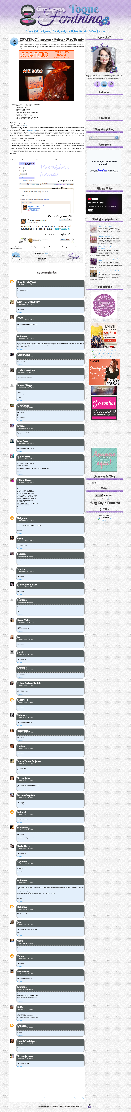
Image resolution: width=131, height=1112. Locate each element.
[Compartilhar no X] (42, 260)
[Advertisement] (104, 433)
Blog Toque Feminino (105, 503)
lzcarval (21, 425)
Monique (22, 599)
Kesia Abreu (23, 846)
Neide (20, 1007)
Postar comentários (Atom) (49, 1100)
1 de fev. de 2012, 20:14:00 (25, 670)
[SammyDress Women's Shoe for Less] (104, 320)
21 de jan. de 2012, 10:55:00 (26, 284)
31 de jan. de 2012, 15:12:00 (26, 541)
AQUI (25, 125)
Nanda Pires (23, 456)
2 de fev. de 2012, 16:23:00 (25, 717)
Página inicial (47, 1098)
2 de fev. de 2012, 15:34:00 (25, 702)
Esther (20, 956)
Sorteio (100, 31)
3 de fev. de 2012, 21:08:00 (25, 864)
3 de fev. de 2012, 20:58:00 (25, 848)
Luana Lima (23, 354)
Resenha (48, 31)
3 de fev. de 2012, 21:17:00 (25, 909)
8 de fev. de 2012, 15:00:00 (25, 974)
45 (15, 255)
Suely (20, 940)
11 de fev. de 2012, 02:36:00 (25, 989)
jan (18, 637)
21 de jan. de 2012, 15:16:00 (26, 304)
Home (29, 31)
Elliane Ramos (24, 480)
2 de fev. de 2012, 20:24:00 (25, 733)
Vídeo (92, 31)
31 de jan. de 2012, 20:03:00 (26, 587)
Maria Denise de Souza (29, 761)
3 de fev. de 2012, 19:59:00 (25, 830)
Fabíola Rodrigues (26, 1040)
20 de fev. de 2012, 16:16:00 (25, 1058)
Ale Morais (23, 405)
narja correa (23, 827)
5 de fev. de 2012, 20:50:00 (25, 943)
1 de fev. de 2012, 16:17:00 (25, 654)
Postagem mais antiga (78, 1098)
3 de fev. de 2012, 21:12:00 (25, 882)
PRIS (20, 317)
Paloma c (22, 715)
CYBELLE (22, 700)
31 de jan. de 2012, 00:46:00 (26, 443)
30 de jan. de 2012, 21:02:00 (26, 372)
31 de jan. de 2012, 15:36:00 (26, 556)
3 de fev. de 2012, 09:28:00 (25, 797)
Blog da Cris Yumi (26, 281)
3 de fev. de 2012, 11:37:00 (25, 814)
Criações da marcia (27, 584)
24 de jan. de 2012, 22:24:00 (26, 320)
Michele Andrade (26, 370)
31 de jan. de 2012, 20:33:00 (26, 602)
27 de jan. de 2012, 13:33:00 (26, 338)
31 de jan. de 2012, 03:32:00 (26, 459)
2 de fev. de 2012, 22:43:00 (25, 780)
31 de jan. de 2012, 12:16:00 (26, 520)
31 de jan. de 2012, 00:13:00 (26, 387)
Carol (20, 652)
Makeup (65, 31)
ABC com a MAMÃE (28, 302)
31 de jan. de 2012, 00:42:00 (26, 428)
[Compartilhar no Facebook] (44, 260)
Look (56, 31)
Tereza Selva (23, 778)
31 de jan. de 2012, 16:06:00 (26, 571)
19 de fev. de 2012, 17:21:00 (25, 1043)
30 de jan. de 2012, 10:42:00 (26, 357)
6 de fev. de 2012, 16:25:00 (25, 958)
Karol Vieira (23, 620)
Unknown (22, 518)
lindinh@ (21, 812)
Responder (19, 297)
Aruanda (22, 1025)
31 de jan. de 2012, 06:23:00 (26, 482)
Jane (19, 922)
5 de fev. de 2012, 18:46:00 (25, 924)
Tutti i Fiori (104, 520)
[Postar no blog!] (41, 260)
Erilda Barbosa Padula (29, 683)
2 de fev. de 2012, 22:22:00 (25, 748)
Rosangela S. (23, 730)
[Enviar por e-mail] (39, 260)
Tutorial (83, 31)
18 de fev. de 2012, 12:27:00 (25, 1028)
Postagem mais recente (16, 1098)
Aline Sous (22, 441)
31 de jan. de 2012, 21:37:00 (26, 622)
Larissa (21, 746)
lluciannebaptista (26, 795)
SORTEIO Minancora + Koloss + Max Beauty (52, 39)
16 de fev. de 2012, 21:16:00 (25, 1009)
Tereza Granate (25, 1056)
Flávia (20, 538)
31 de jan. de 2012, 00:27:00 (26, 408)
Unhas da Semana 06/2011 (105, 236)
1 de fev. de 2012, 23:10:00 (25, 685)
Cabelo (38, 31)
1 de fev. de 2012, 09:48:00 (25, 639)
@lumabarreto (32, 130)
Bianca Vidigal (24, 385)
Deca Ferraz (23, 971)
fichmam (21, 553)
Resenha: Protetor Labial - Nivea (107, 226)
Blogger (108, 498)
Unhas (74, 31)
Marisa (21, 569)
